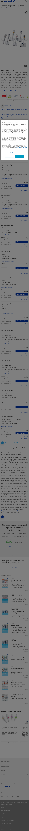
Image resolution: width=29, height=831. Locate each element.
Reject (9, 156)
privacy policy (18, 147)
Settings (11, 152)
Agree (19, 156)
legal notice (25, 147)
